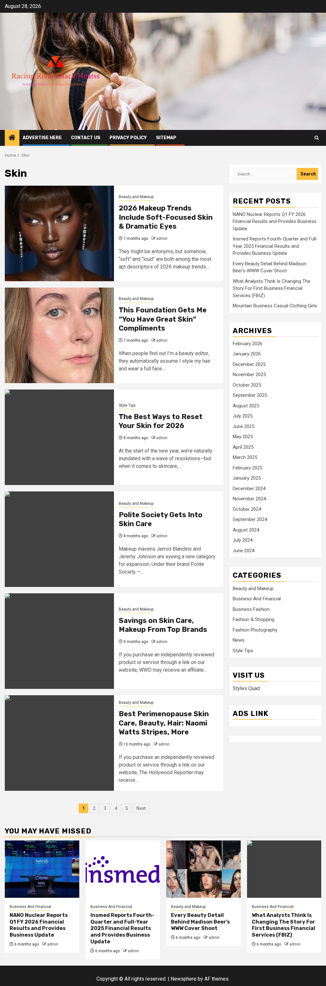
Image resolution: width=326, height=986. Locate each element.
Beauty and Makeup (136, 197)
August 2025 (246, 406)
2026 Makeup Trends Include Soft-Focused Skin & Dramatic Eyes (166, 217)
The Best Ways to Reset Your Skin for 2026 (160, 421)
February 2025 (247, 468)
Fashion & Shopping (253, 619)
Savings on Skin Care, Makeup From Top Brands (163, 625)
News (238, 640)
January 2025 (247, 478)
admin (161, 238)
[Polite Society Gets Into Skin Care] (59, 539)
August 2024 (246, 530)
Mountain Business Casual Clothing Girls (275, 306)
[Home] (12, 138)
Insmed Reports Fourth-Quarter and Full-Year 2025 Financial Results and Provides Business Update (275, 246)
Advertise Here (42, 137)
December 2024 (249, 488)
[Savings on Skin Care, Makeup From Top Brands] (59, 641)
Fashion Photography (255, 630)
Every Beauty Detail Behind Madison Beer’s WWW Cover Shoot (200, 922)
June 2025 (243, 426)
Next (141, 808)
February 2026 (247, 344)
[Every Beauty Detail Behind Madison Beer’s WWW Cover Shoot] (203, 869)
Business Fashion (251, 609)
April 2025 (243, 447)
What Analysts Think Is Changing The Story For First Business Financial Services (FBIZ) (271, 288)
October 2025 (247, 385)
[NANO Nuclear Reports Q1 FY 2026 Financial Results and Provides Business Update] (42, 869)
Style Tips (127, 405)
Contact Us (85, 137)
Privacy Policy (128, 137)
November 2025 (249, 374)
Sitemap (166, 137)
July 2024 (242, 540)
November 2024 (249, 499)
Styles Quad (246, 688)
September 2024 (250, 519)
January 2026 (247, 354)
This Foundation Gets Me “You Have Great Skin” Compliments (163, 319)
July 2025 (242, 416)
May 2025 (243, 436)
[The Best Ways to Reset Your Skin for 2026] (59, 437)
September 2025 (250, 395)
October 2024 (247, 509)
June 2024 (243, 551)
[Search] (317, 138)
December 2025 (249, 364)
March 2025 (245, 457)
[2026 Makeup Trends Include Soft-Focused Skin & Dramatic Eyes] (59, 233)
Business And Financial (257, 599)
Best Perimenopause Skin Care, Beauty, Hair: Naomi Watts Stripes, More (164, 723)
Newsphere (183, 979)
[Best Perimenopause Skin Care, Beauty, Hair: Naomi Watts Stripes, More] (59, 743)
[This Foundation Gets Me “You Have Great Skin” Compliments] (59, 335)
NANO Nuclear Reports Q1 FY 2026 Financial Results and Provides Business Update (274, 221)
